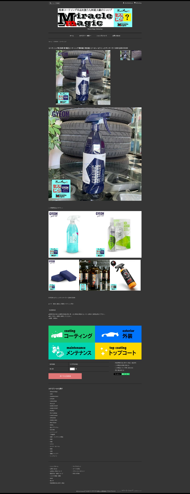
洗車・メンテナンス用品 (56, 437)
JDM (51, 394)
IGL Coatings (53, 413)
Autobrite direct (54, 396)
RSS (74, 473)
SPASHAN (53, 418)
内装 (51, 441)
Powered (119, 491)
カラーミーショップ (80, 491)
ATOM (77, 473)
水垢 (51, 451)
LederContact (53, 415)
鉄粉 (51, 449)
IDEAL (52, 425)
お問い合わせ (116, 35)
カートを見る (76, 468)
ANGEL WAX (53, 420)
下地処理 (52, 434)
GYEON (56, 41)
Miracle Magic (54, 391)
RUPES (52, 410)
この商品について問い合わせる (124, 368)
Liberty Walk (53, 401)
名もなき (52, 403)
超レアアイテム (54, 427)
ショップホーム (54, 466)
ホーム (72, 35)
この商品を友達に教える (122, 365)
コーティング (63, 41)
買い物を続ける (119, 370)
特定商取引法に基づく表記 (57, 483)
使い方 (52, 480)
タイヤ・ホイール (55, 446)
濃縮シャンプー (54, 453)
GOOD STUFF (54, 408)
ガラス (52, 444)
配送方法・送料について (56, 473)
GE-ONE (52, 429)
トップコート (53, 456)
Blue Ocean (53, 422)
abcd (51, 478)
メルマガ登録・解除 (55, 476)
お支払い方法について (56, 471)
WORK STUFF (54, 406)
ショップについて (102, 35)
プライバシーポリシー (79, 471)
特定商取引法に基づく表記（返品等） (126, 363)
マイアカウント (129, 3)
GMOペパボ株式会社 (101, 491)
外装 (51, 439)
